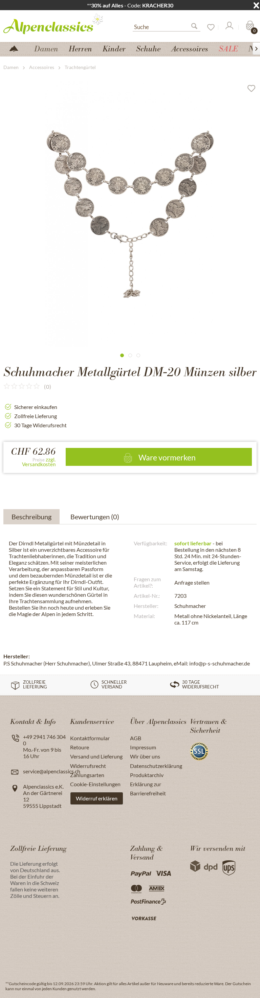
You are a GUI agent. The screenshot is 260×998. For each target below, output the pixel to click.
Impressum (143, 747)
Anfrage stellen (192, 582)
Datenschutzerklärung (156, 766)
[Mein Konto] (229, 27)
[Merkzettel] (208, 27)
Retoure (79, 747)
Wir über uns (145, 756)
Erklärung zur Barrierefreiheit (148, 788)
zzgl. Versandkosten (39, 461)
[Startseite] (16, 48)
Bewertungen (94, 517)
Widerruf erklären (96, 798)
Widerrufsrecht (88, 766)
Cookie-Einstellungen (95, 784)
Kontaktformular (90, 738)
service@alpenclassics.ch (51, 771)
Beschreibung (31, 517)
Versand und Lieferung (96, 756)
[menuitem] (166, 26)
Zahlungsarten (87, 775)
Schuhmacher (190, 606)
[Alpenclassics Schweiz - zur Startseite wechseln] (55, 23)
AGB (135, 738)
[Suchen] (197, 27)
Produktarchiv (147, 775)
